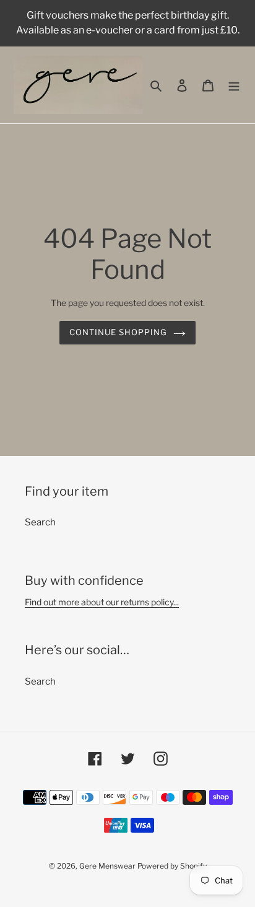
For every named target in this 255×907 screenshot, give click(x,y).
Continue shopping (118, 332)
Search (40, 522)
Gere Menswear (107, 865)
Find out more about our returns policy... (102, 602)
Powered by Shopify (172, 865)
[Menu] (234, 85)
